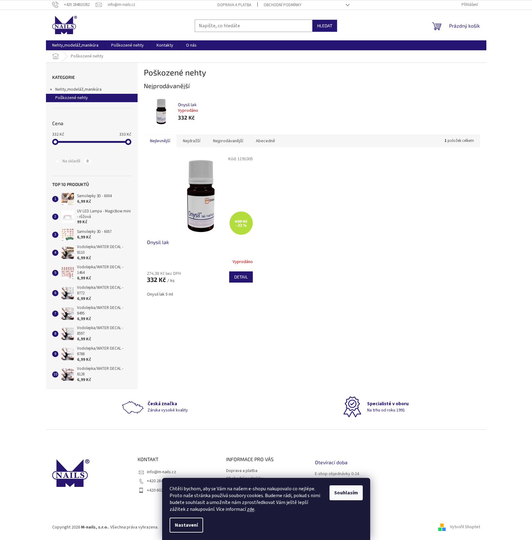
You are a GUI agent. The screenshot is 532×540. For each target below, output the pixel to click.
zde (250, 509)
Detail (241, 276)
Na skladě (75, 161)
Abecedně (265, 141)
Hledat (324, 25)
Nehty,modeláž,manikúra (78, 89)
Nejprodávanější (228, 141)
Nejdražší (191, 141)
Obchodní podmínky (283, 5)
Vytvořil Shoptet (465, 527)
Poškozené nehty (71, 98)
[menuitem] (75, 45)
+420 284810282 (161, 481)
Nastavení (186, 525)
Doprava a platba (234, 5)
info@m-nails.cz (161, 472)
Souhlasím (346, 492)
